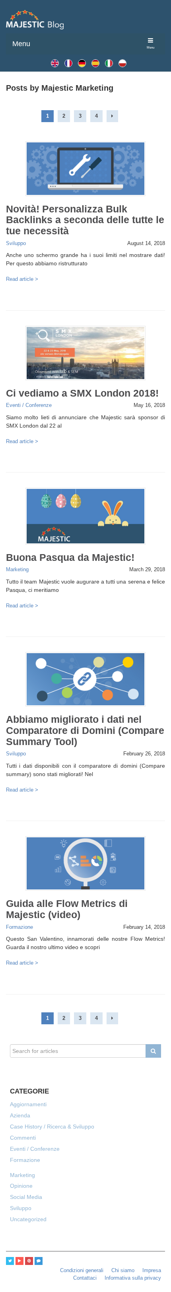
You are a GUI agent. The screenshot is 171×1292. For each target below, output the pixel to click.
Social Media (26, 1197)
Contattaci (85, 1278)
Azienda (20, 1115)
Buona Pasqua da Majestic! (70, 557)
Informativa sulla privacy (133, 1278)
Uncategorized (28, 1219)
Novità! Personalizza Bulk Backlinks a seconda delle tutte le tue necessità (85, 220)
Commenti (23, 1137)
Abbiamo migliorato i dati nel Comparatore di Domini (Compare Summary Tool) (85, 730)
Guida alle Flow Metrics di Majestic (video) (67, 909)
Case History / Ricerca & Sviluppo (52, 1126)
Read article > (22, 279)
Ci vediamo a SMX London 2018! (82, 393)
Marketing (17, 569)
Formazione (19, 927)
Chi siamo (122, 1270)
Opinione (21, 1186)
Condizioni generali (81, 1270)
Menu (21, 44)
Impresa (151, 1270)
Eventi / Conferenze (29, 405)
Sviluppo (16, 243)
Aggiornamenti (28, 1104)
